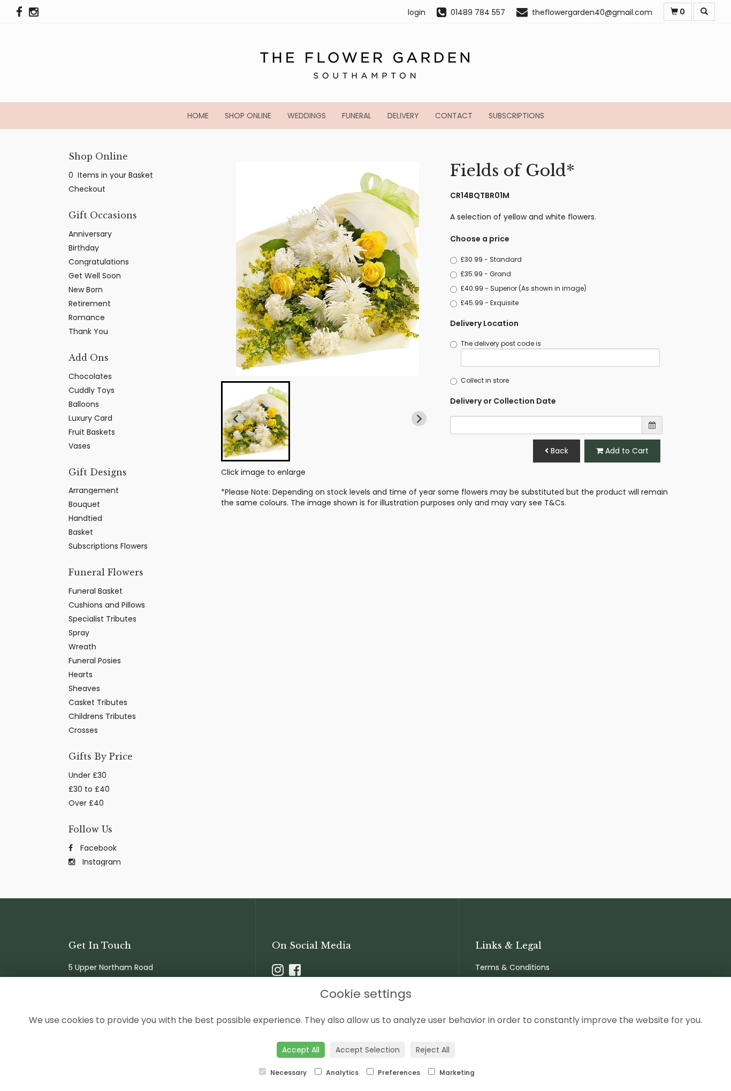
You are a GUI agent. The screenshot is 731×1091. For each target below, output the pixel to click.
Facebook (97, 848)
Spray (78, 632)
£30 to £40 (89, 789)
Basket (80, 532)
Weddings (306, 115)
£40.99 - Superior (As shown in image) (524, 288)
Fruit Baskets (91, 432)
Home (198, 115)
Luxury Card (90, 418)
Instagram (100, 862)
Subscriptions (516, 115)
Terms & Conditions (512, 967)
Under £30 (87, 775)
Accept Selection (368, 1049)
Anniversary (90, 234)
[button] (255, 421)
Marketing (456, 1072)
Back (558, 450)
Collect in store (485, 380)
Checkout (86, 189)
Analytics (341, 1072)
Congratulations (98, 261)
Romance (86, 317)
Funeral (356, 115)
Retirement (89, 303)
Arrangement (93, 490)
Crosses (83, 730)
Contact (454, 115)
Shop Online (248, 115)
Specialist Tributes (102, 618)
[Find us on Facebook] (22, 12)
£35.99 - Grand (486, 273)
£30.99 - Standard (491, 259)
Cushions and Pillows (106, 605)
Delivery (403, 115)
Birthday (83, 248)
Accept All (300, 1049)
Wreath (82, 646)
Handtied (85, 518)
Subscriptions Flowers (108, 546)
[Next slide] (419, 418)
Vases (79, 446)
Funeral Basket (95, 591)
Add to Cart (626, 450)
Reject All (433, 1049)
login (416, 12)
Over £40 (86, 803)
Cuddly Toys (91, 390)
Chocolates (90, 376)
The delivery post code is (501, 343)
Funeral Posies (94, 660)
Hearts (80, 674)
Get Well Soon (94, 275)
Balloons (83, 404)
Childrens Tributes (102, 716)
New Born (85, 289)
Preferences (398, 1072)
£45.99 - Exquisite (490, 302)
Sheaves (84, 688)
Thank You (88, 331)
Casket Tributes (97, 702)
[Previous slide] (236, 418)
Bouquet (84, 504)
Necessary (288, 1072)
